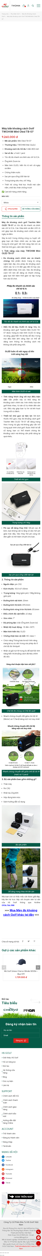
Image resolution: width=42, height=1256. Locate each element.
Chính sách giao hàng (10, 1108)
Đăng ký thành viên (11, 1138)
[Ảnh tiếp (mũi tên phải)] (3, 1255)
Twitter (8, 1160)
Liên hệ (6, 1085)
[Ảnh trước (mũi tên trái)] (1, 1255)
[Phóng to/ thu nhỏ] (1, 1252)
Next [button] (38, 967)
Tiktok (8, 1183)
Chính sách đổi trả (11, 1096)
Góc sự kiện (8, 1081)
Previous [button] (4, 967)
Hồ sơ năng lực (9, 1062)
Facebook (9, 1165)
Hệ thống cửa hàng (31, 209)
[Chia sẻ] (6, 1252)
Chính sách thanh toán (10, 1101)
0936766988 (38, 1237)
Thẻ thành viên (9, 1134)
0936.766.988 (8, 905)
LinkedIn (9, 1157)
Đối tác (6, 1066)
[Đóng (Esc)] (8, 1252)
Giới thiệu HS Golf (10, 1058)
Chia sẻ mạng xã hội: (10, 942)
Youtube (9, 1174)
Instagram (9, 1169)
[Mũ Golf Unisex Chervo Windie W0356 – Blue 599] (21, 961)
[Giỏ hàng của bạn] (24, 6)
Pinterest (9, 1178)
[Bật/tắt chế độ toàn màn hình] (3, 1252)
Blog (5, 1077)
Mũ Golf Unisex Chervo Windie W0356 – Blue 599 (21, 972)
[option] (21, 973)
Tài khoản (7, 1146)
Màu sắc (5, 196)
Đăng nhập (7, 1142)
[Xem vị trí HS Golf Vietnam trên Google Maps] (21, 1205)
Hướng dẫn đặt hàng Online (9, 1121)
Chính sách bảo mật (9, 1115)
